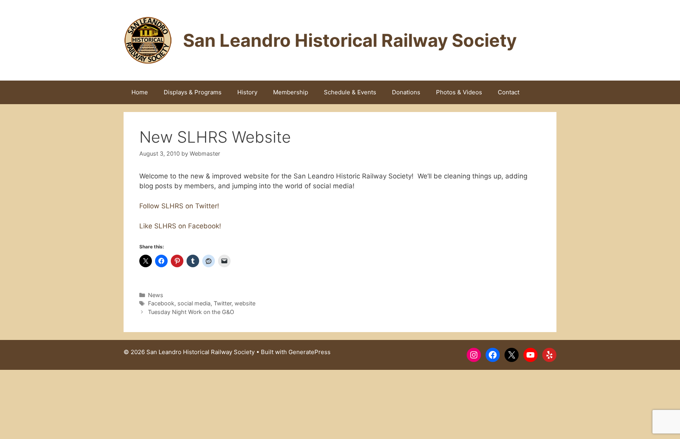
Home (139, 92)
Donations (406, 92)
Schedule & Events (350, 92)
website (245, 303)
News (155, 295)
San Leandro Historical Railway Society (350, 40)
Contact (508, 92)
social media (194, 303)
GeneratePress (309, 352)
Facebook (161, 303)
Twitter (222, 303)
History (247, 92)
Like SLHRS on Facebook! (180, 226)
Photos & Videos (459, 92)
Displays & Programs (193, 92)
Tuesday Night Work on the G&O (191, 312)
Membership (290, 92)
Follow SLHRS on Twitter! (179, 206)
